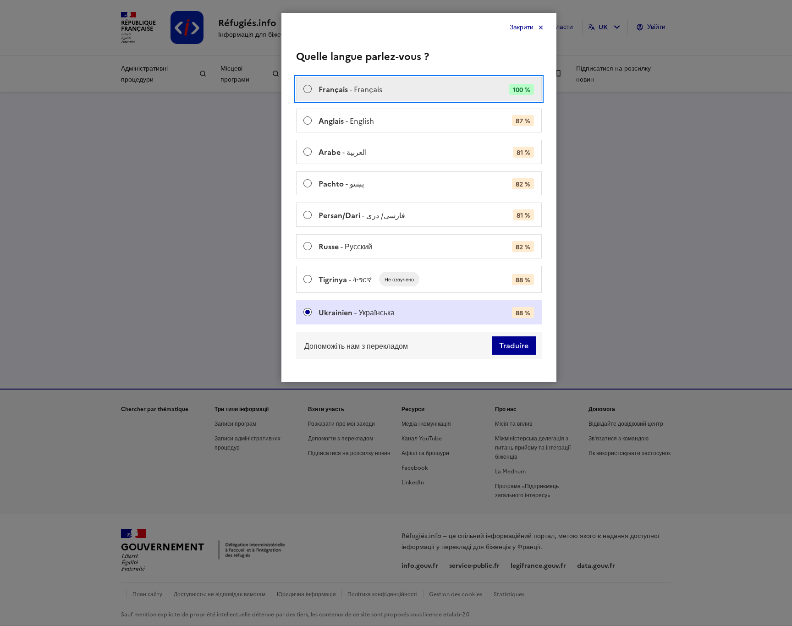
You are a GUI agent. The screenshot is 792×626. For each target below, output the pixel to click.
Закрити (522, 27)
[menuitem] (419, 89)
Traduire (513, 345)
